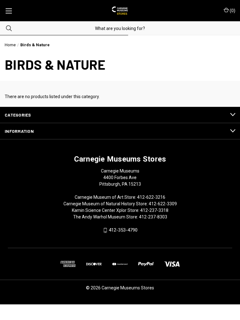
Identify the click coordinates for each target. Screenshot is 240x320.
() (232, 10)
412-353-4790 (123, 230)
